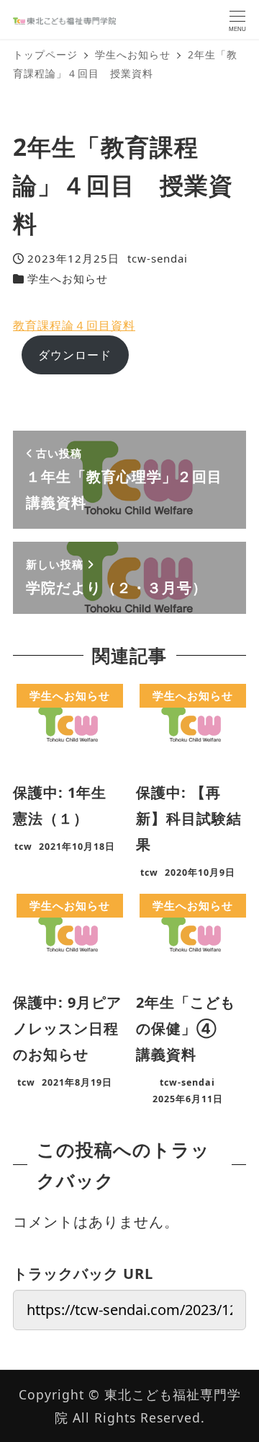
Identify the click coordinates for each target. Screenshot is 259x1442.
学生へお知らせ (67, 278)
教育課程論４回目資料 (74, 325)
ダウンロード (75, 355)
